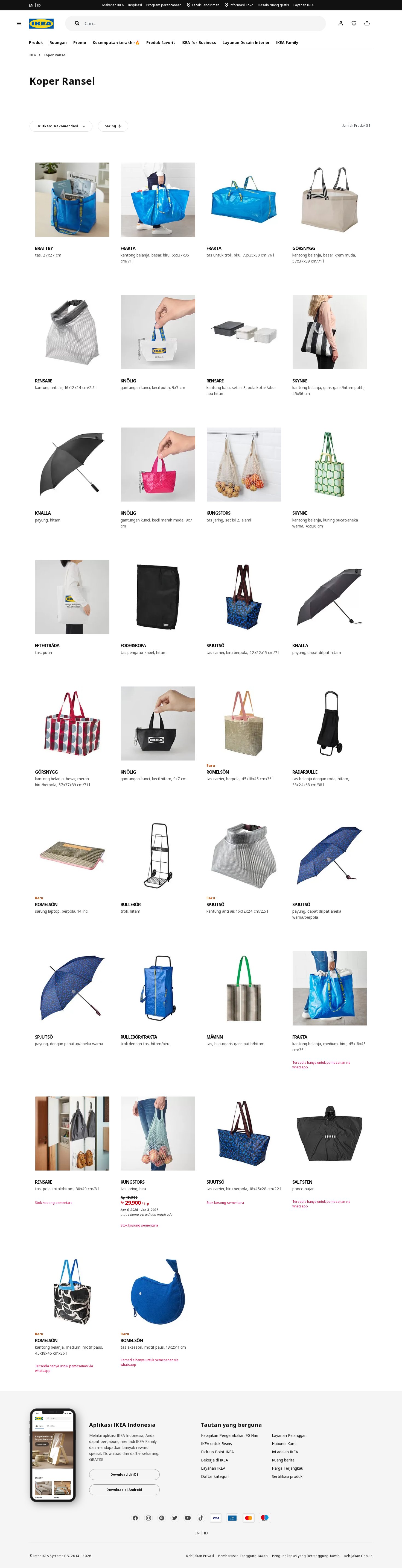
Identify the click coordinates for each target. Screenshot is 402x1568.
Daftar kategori (215, 1476)
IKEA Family (287, 42)
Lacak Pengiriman (205, 5)
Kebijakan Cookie (358, 1556)
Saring (110, 126)
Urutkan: (57, 126)
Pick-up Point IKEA (217, 1451)
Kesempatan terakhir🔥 (116, 42)
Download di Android (124, 1489)
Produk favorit (160, 42)
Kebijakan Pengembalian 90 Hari (229, 1435)
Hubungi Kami (284, 1443)
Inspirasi (135, 5)
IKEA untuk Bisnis (216, 1443)
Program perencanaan (164, 5)
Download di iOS (124, 1474)
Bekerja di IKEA (214, 1460)
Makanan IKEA (113, 5)
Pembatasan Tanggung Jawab (243, 1556)
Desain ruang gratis (273, 5)
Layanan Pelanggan (289, 1435)
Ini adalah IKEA (285, 1451)
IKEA (33, 55)
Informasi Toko (242, 5)
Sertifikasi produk (287, 1476)
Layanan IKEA (303, 5)
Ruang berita (283, 1460)
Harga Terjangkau (287, 1468)
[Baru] (243, 723)
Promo (79, 42)
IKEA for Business (199, 42)
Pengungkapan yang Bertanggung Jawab (306, 1556)
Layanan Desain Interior (246, 42)
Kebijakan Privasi (200, 1556)
